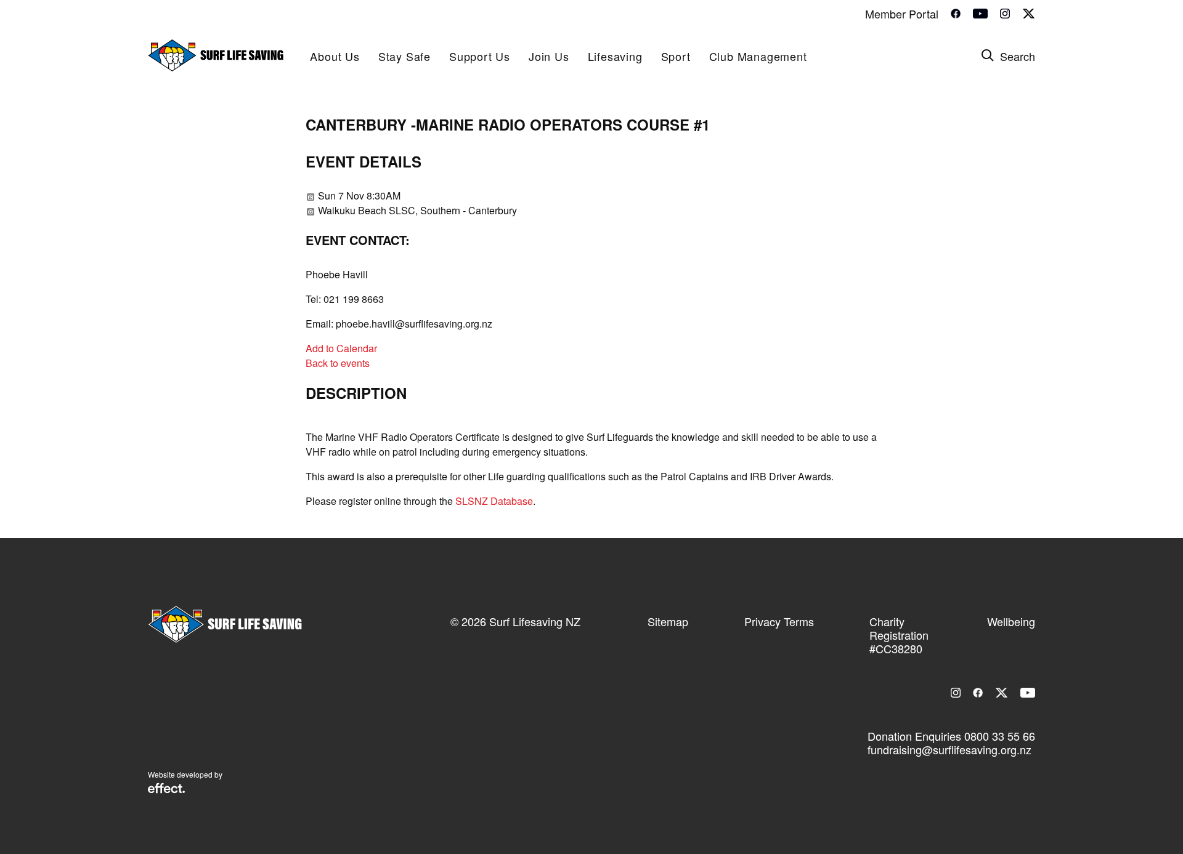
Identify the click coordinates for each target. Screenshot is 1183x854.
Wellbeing (1011, 621)
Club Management (758, 56)
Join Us (549, 56)
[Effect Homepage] (166, 789)
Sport (676, 56)
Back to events (338, 363)
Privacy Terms (779, 621)
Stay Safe (404, 56)
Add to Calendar (341, 348)
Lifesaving (615, 56)
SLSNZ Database (494, 501)
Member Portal (901, 14)
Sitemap (668, 621)
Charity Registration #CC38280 (899, 634)
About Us (334, 56)
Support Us (479, 56)
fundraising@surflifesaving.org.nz (949, 749)
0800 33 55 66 (999, 736)
